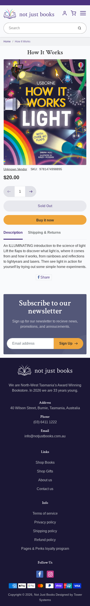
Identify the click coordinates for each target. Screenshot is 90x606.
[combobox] (38, 28)
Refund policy (45, 540)
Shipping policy (45, 531)
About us (45, 480)
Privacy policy (45, 522)
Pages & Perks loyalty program (45, 548)
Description (13, 232)
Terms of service (45, 513)
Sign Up (66, 343)
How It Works (22, 41)
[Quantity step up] (30, 191)
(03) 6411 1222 (45, 422)
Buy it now (45, 220)
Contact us (45, 489)
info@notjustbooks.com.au (45, 436)
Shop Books (45, 462)
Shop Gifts (45, 471)
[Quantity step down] (8, 191)
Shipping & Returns (44, 232)
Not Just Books (44, 594)
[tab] (15, 234)
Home (7, 41)
